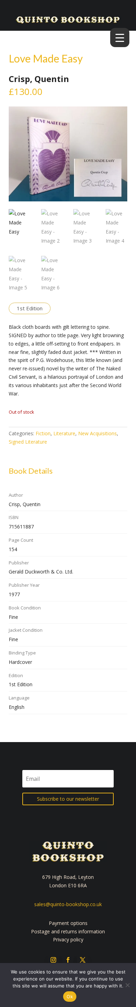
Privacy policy (68, 939)
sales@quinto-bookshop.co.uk (68, 904)
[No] (127, 985)
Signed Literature (28, 441)
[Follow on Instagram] (53, 959)
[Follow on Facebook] (68, 959)
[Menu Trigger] (119, 37)
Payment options (68, 923)
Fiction (43, 433)
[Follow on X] (82, 959)
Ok (70, 996)
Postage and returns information (68, 931)
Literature (64, 433)
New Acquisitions (97, 433)
